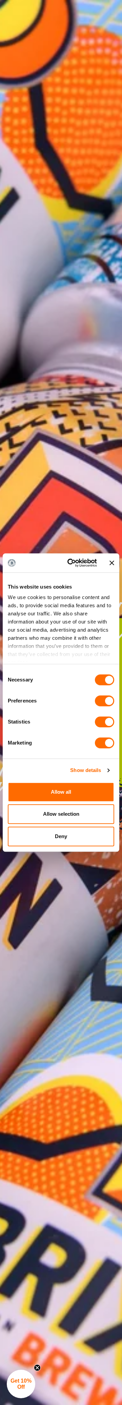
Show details (85, 770)
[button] (21, 1384)
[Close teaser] (37, 1367)
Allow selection (61, 814)
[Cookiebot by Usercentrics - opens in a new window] (71, 562)
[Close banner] (111, 562)
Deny (61, 836)
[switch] (104, 700)
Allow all (61, 792)
